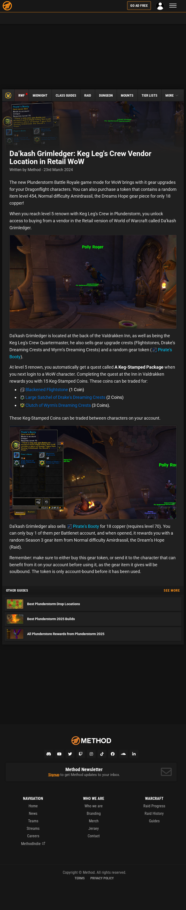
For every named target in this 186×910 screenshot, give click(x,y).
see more (172, 590)
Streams (33, 828)
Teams (33, 821)
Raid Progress (154, 806)
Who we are (94, 806)
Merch (94, 821)
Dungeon (106, 95)
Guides (154, 821)
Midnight (40, 95)
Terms (80, 878)
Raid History (154, 813)
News (33, 813)
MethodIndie (31, 843)
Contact (94, 836)
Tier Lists (149, 95)
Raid (87, 95)
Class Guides (66, 95)
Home (33, 806)
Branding (94, 813)
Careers (33, 836)
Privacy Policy (102, 878)
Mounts (127, 95)
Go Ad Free (139, 5)
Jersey (93, 828)
